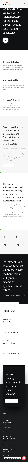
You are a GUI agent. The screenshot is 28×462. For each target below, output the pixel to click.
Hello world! (7, 322)
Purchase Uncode (11, 401)
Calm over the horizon (10, 332)
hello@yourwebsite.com (9, 449)
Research (7, 425)
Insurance (7, 427)
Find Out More (8, 165)
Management (8, 418)
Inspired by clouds (9, 343)
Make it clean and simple (11, 353)
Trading (7, 420)
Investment (8, 422)
